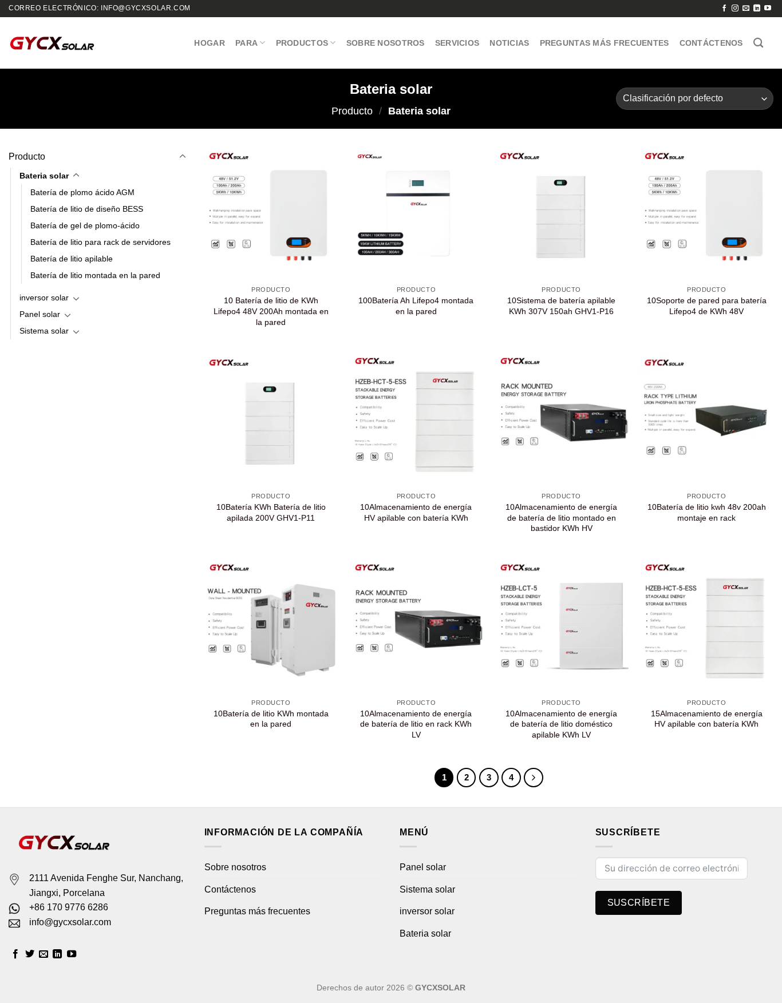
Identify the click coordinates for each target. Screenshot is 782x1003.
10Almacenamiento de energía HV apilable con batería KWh (416, 512)
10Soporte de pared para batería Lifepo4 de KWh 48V (707, 306)
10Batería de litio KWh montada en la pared (271, 719)
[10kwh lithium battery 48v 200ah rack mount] (706, 419)
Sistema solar (44, 330)
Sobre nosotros (385, 42)
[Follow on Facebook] (724, 9)
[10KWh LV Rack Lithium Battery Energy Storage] (416, 626)
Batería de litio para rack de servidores (100, 242)
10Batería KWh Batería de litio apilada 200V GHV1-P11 (271, 512)
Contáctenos (711, 42)
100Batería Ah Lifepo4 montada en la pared (415, 306)
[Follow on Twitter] (29, 954)
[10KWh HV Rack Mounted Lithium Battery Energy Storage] (562, 419)
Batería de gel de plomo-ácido (85, 225)
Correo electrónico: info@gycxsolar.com (100, 8)
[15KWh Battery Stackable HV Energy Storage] (706, 626)
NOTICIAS (509, 42)
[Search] (758, 43)
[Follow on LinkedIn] (756, 9)
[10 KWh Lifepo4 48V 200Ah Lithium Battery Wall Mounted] (271, 213)
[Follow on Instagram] (735, 9)
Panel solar (39, 314)
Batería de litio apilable (71, 258)
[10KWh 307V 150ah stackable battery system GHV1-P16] (562, 213)
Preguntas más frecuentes (604, 42)
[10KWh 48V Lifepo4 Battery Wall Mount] (706, 213)
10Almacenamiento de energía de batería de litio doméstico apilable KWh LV (561, 724)
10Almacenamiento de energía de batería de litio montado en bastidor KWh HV (561, 517)
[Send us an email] (745, 9)
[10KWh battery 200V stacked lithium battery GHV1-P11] (271, 419)
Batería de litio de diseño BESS (86, 208)
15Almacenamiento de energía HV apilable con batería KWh (707, 719)
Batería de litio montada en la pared (95, 275)
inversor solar (44, 297)
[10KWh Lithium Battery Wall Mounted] (271, 626)
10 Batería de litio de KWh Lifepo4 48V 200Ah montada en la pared (271, 311)
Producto (352, 111)
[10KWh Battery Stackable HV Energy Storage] (416, 419)
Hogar (209, 42)
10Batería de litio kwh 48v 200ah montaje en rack (706, 512)
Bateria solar (44, 175)
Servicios (457, 42)
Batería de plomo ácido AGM (82, 192)
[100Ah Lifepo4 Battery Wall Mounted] (416, 213)
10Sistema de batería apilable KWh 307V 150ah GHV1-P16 (561, 306)
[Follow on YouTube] (767, 9)
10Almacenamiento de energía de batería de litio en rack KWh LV (416, 724)
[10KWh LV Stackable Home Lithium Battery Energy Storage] (562, 626)
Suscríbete (638, 902)
